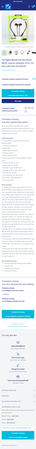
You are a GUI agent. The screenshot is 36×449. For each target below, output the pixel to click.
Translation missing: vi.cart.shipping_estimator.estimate (18, 314)
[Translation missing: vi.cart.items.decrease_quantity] (34, 85)
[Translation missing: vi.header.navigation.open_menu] (2, 6)
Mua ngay (18, 101)
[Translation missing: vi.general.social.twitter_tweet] (32, 108)
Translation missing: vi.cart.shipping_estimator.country (13, 289)
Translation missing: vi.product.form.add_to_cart (18, 93)
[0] (33, 7)
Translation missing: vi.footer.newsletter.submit (18, 435)
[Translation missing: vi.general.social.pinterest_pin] (29, 108)
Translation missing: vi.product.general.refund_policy (18, 325)
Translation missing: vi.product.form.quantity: (16, 84)
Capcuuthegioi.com (8, 70)
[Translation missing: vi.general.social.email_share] (26, 111)
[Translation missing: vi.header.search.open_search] (29, 7)
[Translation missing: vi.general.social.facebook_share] (26, 108)
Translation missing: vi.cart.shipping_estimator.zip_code (8, 300)
